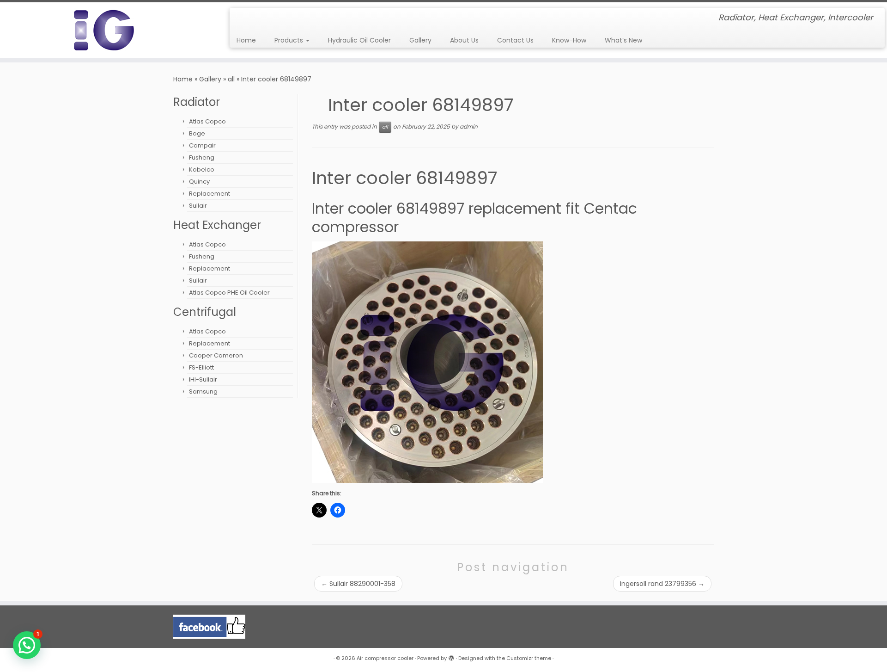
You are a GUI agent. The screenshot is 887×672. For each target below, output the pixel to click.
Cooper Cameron (216, 355)
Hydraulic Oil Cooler (359, 40)
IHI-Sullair (203, 379)
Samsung (203, 391)
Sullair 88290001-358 (358, 583)
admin (469, 127)
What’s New (623, 40)
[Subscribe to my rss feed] (243, 18)
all (231, 79)
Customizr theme (528, 658)
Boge (197, 133)
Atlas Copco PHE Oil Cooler (229, 292)
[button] (27, 645)
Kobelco (201, 169)
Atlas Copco (207, 121)
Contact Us (515, 40)
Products (289, 40)
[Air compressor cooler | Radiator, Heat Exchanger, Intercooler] (102, 30)
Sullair (198, 205)
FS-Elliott (201, 367)
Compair (202, 145)
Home (246, 40)
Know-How (569, 40)
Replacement (209, 193)
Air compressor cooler (385, 658)
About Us (464, 40)
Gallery (420, 40)
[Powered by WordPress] (451, 656)
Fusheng (201, 157)
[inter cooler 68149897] (427, 361)
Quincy (199, 181)
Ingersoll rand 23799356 (662, 583)
